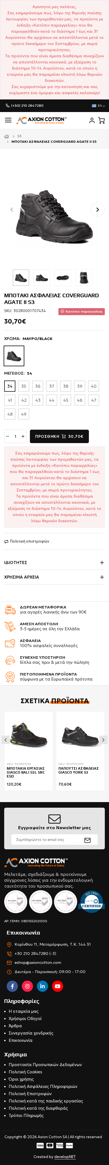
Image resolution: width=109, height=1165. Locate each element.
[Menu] (8, 120)
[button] (98, 210)
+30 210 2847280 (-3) (35, 953)
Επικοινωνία (20, 1040)
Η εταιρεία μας (24, 1011)
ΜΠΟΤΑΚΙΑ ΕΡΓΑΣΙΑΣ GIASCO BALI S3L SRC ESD (26, 773)
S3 (19, 136)
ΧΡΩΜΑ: (28, 338)
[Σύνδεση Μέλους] (92, 120)
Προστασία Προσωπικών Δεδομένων (45, 1064)
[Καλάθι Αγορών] (101, 120)
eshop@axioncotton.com (38, 962)
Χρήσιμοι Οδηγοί (25, 1018)
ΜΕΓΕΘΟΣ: (18, 373)
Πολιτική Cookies (25, 1071)
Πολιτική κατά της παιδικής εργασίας (46, 1101)
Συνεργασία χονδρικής (31, 1033)
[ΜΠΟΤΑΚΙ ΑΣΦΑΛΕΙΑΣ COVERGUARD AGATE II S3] (54, 215)
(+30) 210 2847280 (27, 105)
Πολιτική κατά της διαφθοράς (38, 1108)
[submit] (87, 839)
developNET (65, 1156)
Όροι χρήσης (21, 1079)
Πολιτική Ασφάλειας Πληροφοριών (43, 1086)
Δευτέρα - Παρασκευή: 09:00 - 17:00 (50, 971)
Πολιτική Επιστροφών (30, 1093)
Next (103, 740)
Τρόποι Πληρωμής (26, 1115)
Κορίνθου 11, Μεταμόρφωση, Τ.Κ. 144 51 (53, 944)
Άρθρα (15, 1025)
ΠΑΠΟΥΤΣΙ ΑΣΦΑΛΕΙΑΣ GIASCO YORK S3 (78, 770)
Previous (5, 740)
